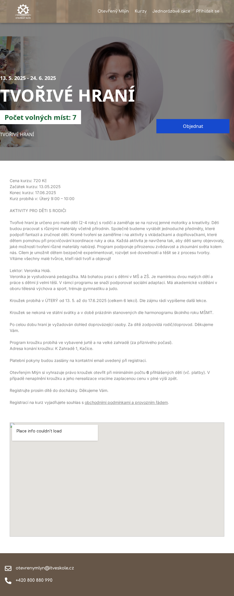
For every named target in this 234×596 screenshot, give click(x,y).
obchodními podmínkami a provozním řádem (126, 402)
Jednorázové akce (171, 11)
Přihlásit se (207, 11)
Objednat (193, 126)
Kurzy (141, 11)
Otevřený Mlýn (113, 11)
